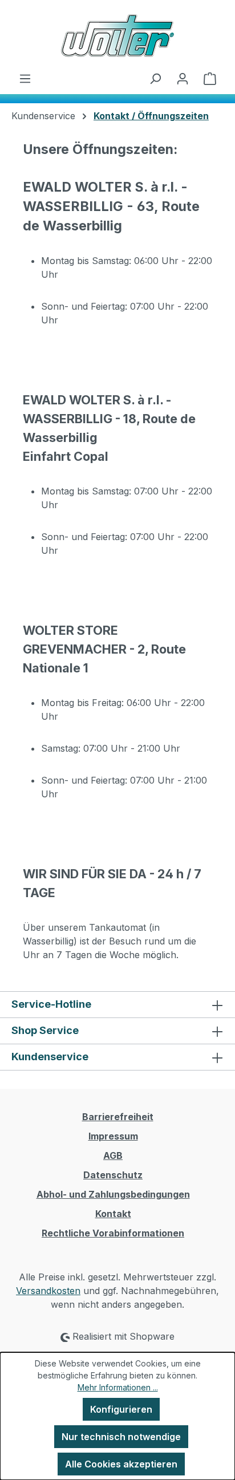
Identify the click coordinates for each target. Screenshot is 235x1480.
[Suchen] (155, 78)
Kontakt (113, 1213)
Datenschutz (113, 1175)
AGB (113, 1155)
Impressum (113, 1136)
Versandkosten (48, 1290)
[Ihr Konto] (182, 78)
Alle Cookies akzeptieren (121, 1464)
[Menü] (25, 78)
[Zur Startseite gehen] (117, 36)
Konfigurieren (121, 1409)
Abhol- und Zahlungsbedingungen (113, 1194)
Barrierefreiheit (117, 1116)
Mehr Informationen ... (118, 1387)
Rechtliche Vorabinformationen (113, 1233)
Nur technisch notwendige (121, 1436)
